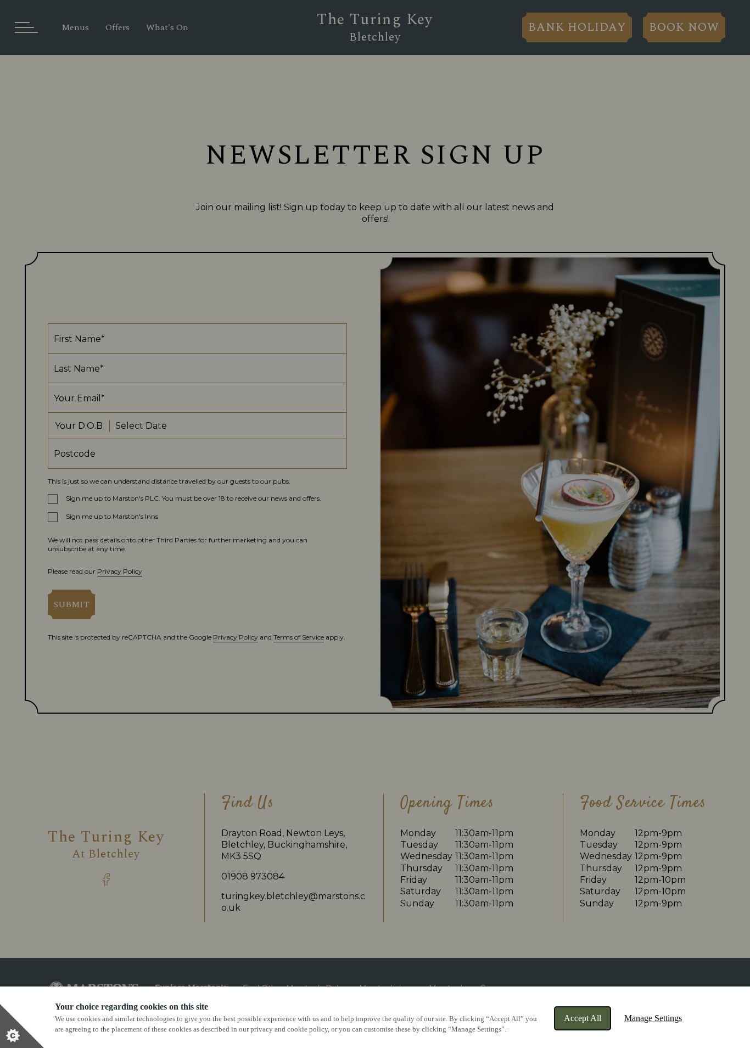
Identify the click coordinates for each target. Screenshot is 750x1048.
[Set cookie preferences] (22, 1026)
